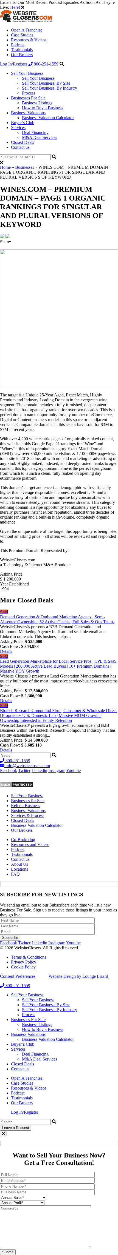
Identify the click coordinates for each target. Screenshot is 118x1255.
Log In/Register (13, 64)
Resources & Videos (28, 40)
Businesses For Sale (28, 98)
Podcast (17, 44)
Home (5, 167)
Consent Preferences (17, 976)
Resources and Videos (30, 844)
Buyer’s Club (22, 122)
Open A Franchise (26, 30)
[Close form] (3, 1133)
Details (6, 651)
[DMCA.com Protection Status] (16, 786)
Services (18, 127)
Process (28, 93)
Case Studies (22, 35)
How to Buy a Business (42, 107)
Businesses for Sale (27, 800)
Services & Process (27, 815)
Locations (19, 869)
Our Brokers (22, 54)
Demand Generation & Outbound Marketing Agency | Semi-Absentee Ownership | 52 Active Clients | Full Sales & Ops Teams (57, 619)
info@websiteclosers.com (27, 765)
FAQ (15, 874)
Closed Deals (22, 142)
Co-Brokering (23, 839)
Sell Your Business (27, 73)
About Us (19, 864)
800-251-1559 (46, 64)
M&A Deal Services (39, 137)
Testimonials (22, 49)
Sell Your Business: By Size (46, 83)
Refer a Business (25, 805)
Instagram (56, 770)
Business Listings (37, 103)
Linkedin (39, 770)
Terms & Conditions (28, 957)
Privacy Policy (23, 962)
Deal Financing (35, 132)
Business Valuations (28, 112)
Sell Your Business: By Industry (49, 88)
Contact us (20, 147)
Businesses (24, 167)
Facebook (8, 770)
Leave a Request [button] (15, 1128)
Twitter (24, 770)
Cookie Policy (23, 967)
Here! (15, 7)
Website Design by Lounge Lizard (78, 976)
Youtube (73, 770)
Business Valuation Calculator (48, 117)
